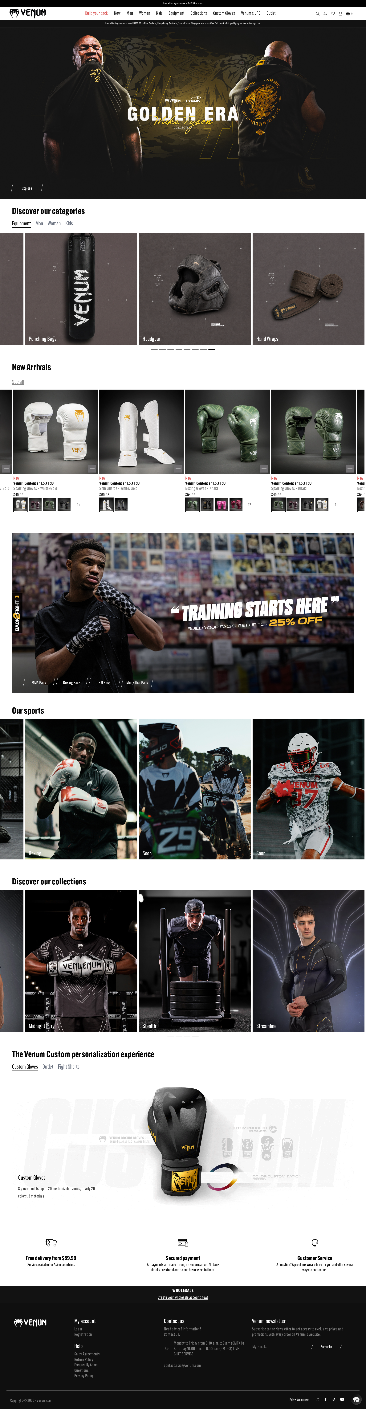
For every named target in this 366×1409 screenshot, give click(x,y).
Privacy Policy (83, 1376)
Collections (198, 13)
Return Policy (83, 1360)
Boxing (251, 854)
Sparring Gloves (259, 339)
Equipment (176, 13)
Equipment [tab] (21, 224)
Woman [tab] (54, 224)
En (352, 14)
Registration (83, 1335)
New (117, 13)
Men (130, 13)
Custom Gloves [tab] (25, 1067)
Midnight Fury (257, 1027)
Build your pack (96, 13)
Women (144, 13)
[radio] (29, 505)
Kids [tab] (69, 224)
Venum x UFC (250, 13)
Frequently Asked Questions (86, 1368)
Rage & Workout (32, 1027)
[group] (69, 289)
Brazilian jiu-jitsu (146, 854)
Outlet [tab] (48, 1067)
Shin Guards (142, 339)
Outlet (271, 13)
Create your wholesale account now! (183, 1298)
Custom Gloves (224, 13)
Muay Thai (26, 854)
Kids (159, 13)
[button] (318, 14)
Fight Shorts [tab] (68, 1067)
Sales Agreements (87, 1354)
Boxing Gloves (30, 339)
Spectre (138, 1027)
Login (78, 1329)
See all (18, 382)
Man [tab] (39, 224)
